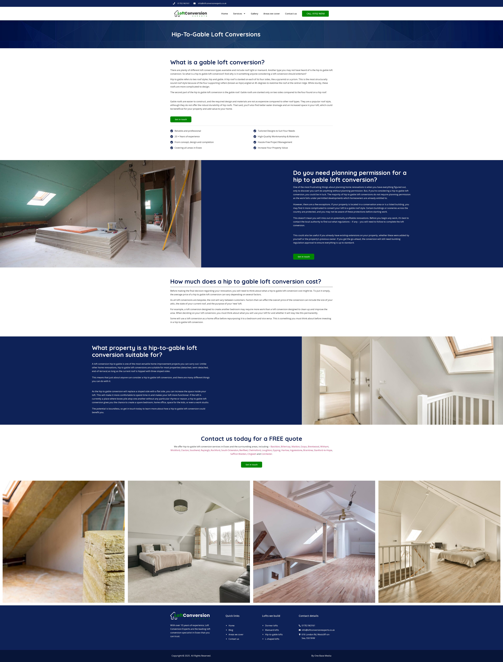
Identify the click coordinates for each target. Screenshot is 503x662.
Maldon (296, 446)
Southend (195, 450)
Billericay (286, 446)
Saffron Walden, (238, 453)
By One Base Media (321, 655)
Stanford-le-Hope (323, 450)
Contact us (291, 13)
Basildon (275, 446)
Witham (324, 446)
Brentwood (313, 446)
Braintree (308, 450)
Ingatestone (296, 450)
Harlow (285, 450)
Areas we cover (271, 13)
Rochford (215, 450)
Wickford (175, 450)
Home (224, 13)
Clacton (185, 450)
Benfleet (243, 450)
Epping (276, 450)
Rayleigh (205, 450)
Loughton (267, 450)
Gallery (254, 13)
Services (237, 13)
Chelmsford (255, 450)
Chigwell (251, 453)
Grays (304, 446)
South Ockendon (229, 450)
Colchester (266, 453)
